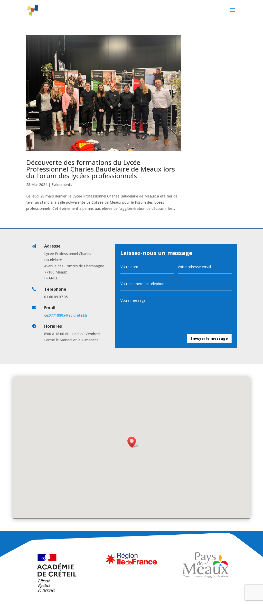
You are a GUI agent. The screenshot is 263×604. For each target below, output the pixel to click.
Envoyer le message (209, 338)
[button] (133, 442)
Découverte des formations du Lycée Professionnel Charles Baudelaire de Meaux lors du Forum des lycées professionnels (100, 169)
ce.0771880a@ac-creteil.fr (65, 315)
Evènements (61, 184)
